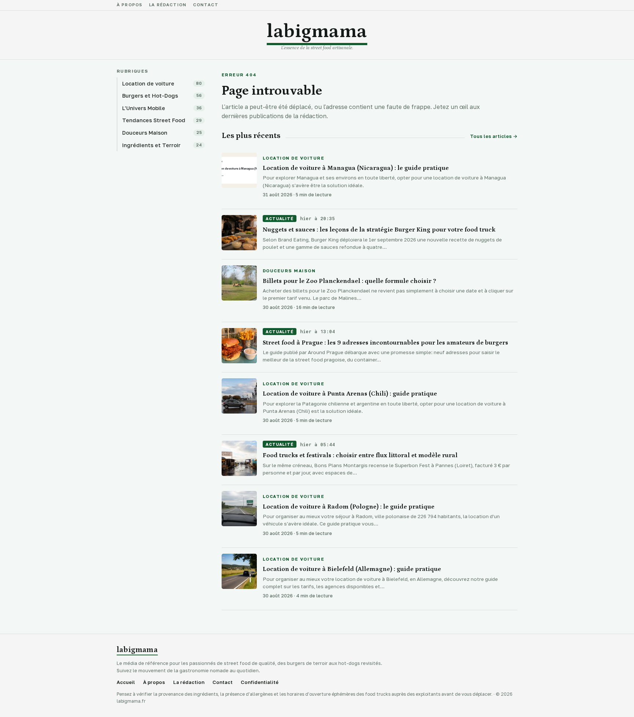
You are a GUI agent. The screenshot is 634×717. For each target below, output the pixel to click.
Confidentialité (259, 682)
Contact (205, 5)
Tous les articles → (493, 136)
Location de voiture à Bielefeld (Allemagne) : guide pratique (352, 569)
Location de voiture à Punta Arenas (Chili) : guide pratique (350, 393)
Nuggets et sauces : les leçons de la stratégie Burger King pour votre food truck (379, 229)
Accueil (126, 682)
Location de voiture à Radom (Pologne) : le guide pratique (348, 506)
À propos (129, 5)
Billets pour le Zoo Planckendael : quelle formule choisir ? (349, 281)
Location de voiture (293, 158)
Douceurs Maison (289, 271)
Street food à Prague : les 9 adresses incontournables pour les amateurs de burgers (385, 342)
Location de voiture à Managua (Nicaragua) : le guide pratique (356, 168)
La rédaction (167, 5)
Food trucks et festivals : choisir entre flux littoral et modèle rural (360, 455)
